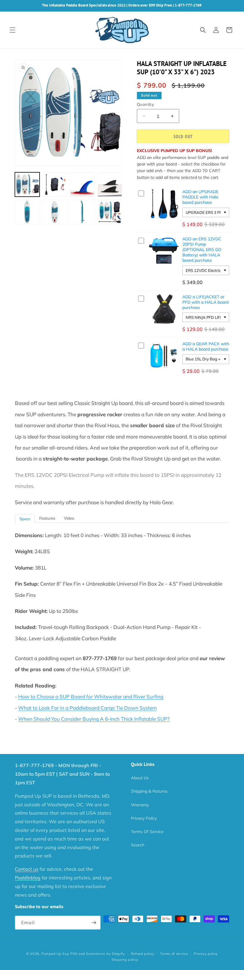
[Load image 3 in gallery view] (82, 184)
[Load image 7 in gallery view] (82, 212)
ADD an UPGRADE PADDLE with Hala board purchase (200, 197)
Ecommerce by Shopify (105, 954)
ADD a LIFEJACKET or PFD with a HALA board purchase (205, 302)
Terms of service (174, 954)
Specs (25, 518)
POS (73, 954)
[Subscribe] (93, 923)
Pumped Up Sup (55, 954)
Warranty (140, 804)
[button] (12, 30)
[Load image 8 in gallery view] (110, 212)
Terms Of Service (147, 831)
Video (69, 518)
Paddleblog (27, 878)
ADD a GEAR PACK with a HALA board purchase (205, 346)
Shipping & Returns (149, 791)
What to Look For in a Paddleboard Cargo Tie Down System (87, 708)
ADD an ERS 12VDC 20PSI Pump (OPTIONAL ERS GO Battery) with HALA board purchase (201, 249)
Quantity (145, 104)
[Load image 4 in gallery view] (110, 184)
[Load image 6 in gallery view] (55, 212)
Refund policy (142, 954)
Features (47, 518)
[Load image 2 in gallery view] (55, 184)
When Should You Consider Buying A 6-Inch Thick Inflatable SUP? (94, 719)
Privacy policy (206, 954)
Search (137, 845)
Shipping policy (125, 960)
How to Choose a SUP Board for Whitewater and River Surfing (90, 696)
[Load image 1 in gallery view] (27, 184)
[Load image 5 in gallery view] (27, 212)
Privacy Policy (144, 818)
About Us (140, 777)
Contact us (26, 869)
